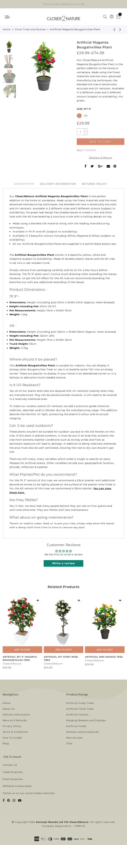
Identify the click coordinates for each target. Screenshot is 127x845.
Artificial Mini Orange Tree (104, 656)
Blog (6, 743)
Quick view (38, 600)
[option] (44, 67)
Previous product (112, 29)
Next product (120, 29)
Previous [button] (23, 69)
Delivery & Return (100, 157)
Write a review (63, 563)
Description (24, 183)
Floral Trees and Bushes (30, 29)
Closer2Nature (12, 663)
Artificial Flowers (77, 714)
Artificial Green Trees (80, 703)
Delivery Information (58, 183)
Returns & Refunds (15, 720)
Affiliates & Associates (17, 786)
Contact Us (10, 764)
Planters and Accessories (82, 731)
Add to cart (22, 649)
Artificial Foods (76, 726)
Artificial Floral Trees (80, 708)
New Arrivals (74, 737)
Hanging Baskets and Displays (86, 720)
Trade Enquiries (13, 772)
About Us (9, 708)
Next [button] (61, 69)
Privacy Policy (12, 726)
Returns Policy (94, 183)
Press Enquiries (13, 779)
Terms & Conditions (15, 731)
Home (6, 29)
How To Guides (12, 737)
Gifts (69, 743)
